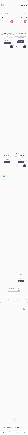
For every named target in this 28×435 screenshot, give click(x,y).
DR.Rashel (19, 37)
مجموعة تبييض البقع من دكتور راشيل (20, 273)
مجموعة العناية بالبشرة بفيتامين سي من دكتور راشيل (7, 154)
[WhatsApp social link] (13, 420)
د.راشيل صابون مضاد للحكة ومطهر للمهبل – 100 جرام (21, 154)
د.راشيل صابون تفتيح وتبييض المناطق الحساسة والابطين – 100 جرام (7, 35)
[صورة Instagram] (23, 303)
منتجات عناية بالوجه (10, 156)
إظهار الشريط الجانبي (21, 17)
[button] (20, 41)
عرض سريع (16, 21)
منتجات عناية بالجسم (23, 36)
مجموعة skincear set (4, 157)
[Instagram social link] (15, 420)
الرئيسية (25, 13)
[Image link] (14, 362)
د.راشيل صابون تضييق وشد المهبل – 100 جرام (21, 34)
